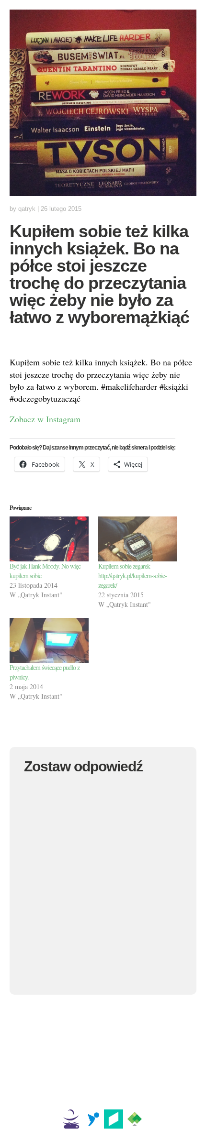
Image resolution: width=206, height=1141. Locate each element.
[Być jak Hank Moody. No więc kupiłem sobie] (49, 538)
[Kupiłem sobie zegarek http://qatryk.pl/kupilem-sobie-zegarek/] (137, 538)
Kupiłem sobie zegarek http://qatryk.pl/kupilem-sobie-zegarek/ (132, 575)
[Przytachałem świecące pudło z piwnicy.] (49, 640)
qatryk (26, 208)
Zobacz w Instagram (45, 419)
